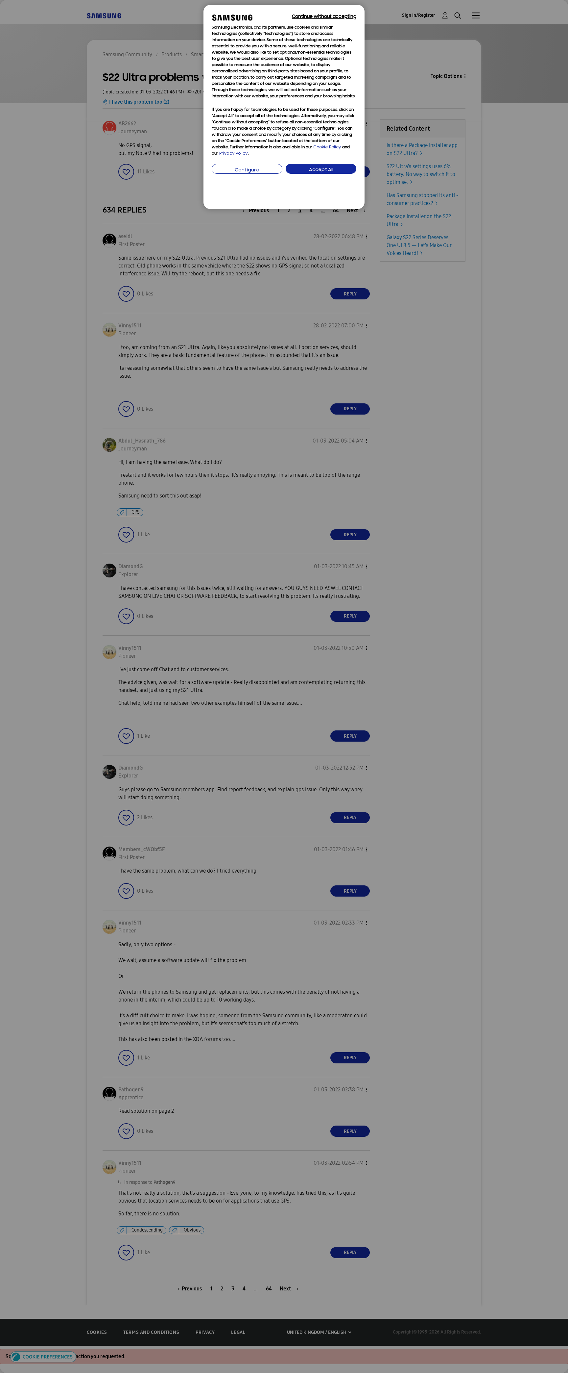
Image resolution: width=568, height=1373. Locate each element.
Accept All (321, 169)
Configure (247, 170)
